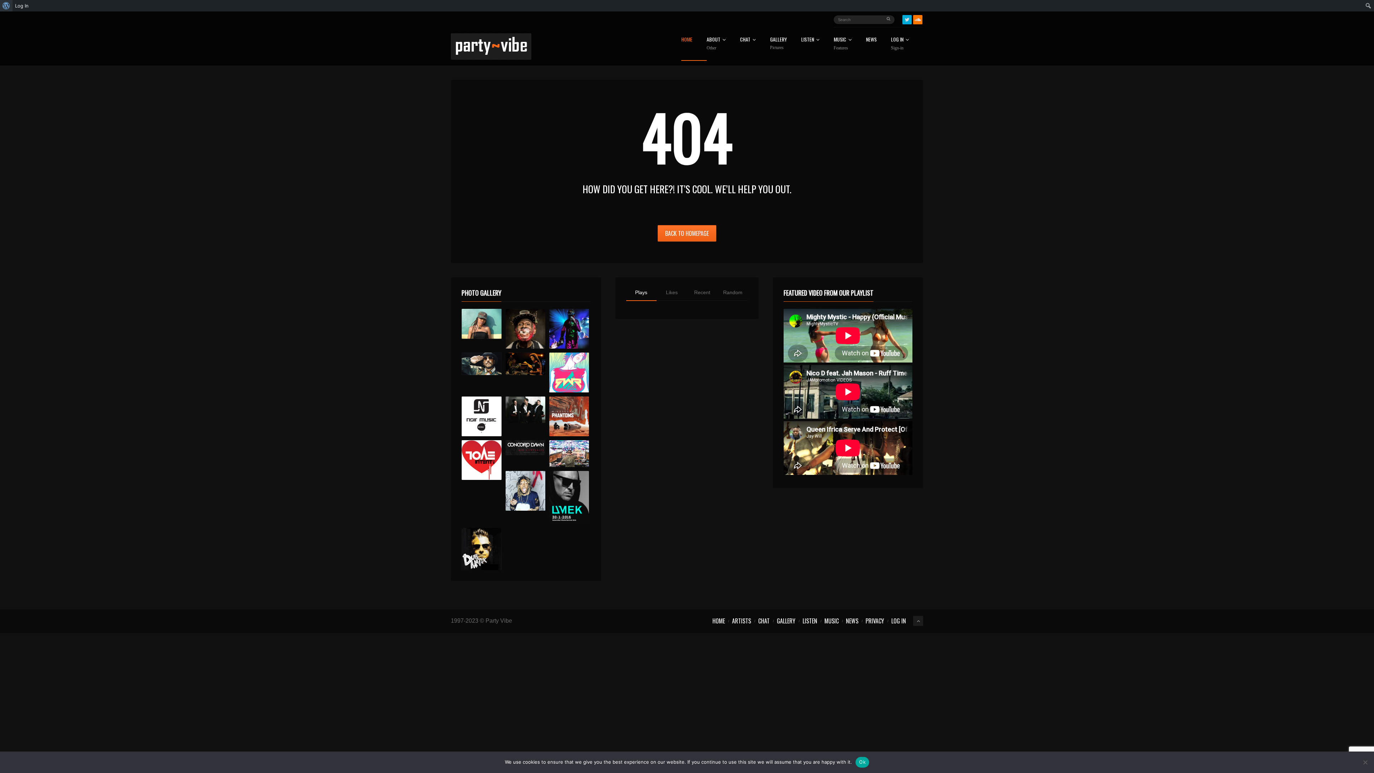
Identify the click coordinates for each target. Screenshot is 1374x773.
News (871, 40)
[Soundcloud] (917, 19)
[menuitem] (6, 5)
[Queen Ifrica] (481, 324)
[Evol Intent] (481, 460)
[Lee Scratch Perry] (525, 329)
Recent (702, 292)
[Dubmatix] (481, 549)
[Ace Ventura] (569, 453)
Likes (672, 292)
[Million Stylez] (481, 364)
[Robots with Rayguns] (569, 372)
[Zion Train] (525, 364)
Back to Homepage (687, 233)
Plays (641, 292)
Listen (807, 40)
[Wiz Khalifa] (525, 491)
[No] (1365, 762)
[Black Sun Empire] (569, 416)
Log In (897, 43)
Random (732, 292)
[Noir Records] (481, 416)
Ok (862, 762)
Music (831, 621)
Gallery (778, 43)
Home (686, 40)
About (713, 43)
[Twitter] (907, 19)
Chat (745, 40)
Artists (741, 621)
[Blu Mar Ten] (525, 410)
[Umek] (569, 497)
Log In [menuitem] (22, 6)
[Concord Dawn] (525, 447)
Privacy (875, 621)
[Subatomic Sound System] (569, 329)
